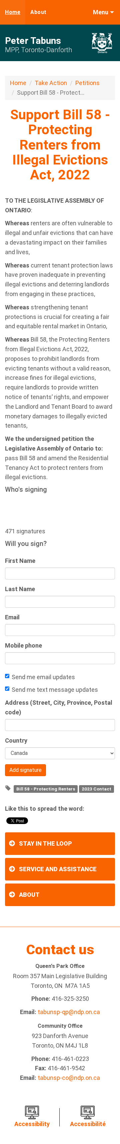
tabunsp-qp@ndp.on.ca (69, 1011)
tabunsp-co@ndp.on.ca (69, 1077)
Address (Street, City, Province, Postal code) (58, 707)
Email (12, 617)
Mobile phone (23, 645)
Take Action (51, 82)
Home (12, 12)
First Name (20, 560)
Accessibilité (88, 1123)
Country (16, 740)
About (38, 12)
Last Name (20, 588)
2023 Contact (96, 788)
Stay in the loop (45, 843)
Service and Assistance (58, 869)
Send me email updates (43, 677)
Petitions (87, 82)
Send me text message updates (55, 689)
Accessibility (32, 1123)
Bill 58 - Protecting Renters (45, 788)
